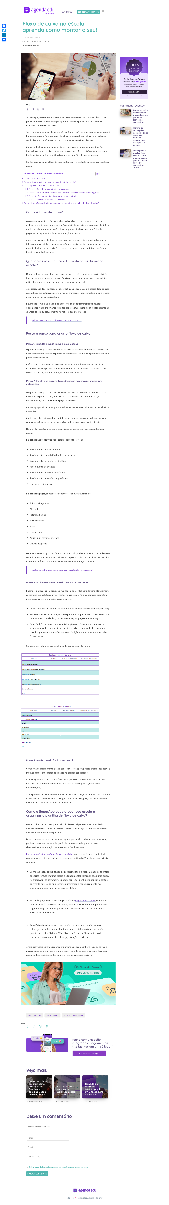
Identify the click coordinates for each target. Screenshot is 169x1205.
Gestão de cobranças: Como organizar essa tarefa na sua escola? (62, 569)
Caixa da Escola (34, 1015)
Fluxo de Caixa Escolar (73, 1015)
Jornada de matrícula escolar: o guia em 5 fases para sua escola (94, 1089)
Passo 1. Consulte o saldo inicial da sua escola (49, 189)
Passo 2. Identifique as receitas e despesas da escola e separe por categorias (64, 192)
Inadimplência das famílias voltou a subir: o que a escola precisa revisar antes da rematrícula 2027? (140, 159)
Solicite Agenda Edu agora (89, 1053)
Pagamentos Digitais (85, 900)
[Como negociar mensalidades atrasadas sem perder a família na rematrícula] (126, 112)
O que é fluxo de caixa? (34, 178)
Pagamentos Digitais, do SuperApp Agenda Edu (49, 854)
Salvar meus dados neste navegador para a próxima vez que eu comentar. (58, 1167)
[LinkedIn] (4, 35)
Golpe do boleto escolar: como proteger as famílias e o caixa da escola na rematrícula (38, 1088)
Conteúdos (67, 12)
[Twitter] (4, 30)
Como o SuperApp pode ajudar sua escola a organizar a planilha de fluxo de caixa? (61, 203)
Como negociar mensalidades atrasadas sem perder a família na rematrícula (140, 116)
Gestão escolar (40, 41)
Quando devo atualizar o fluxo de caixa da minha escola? (50, 182)
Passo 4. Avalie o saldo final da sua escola (47, 199)
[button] (96, 174)
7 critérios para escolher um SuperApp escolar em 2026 (66, 1090)
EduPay (25, 41)
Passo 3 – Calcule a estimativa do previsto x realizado (53, 196)
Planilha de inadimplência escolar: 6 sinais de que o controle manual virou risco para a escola (140, 136)
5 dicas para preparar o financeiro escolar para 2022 (57, 320)
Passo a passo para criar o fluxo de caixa (42, 185)
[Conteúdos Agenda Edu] (39, 11)
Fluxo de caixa (52, 1015)
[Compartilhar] (4, 39)
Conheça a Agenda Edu (88, 12)
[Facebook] (4, 25)
